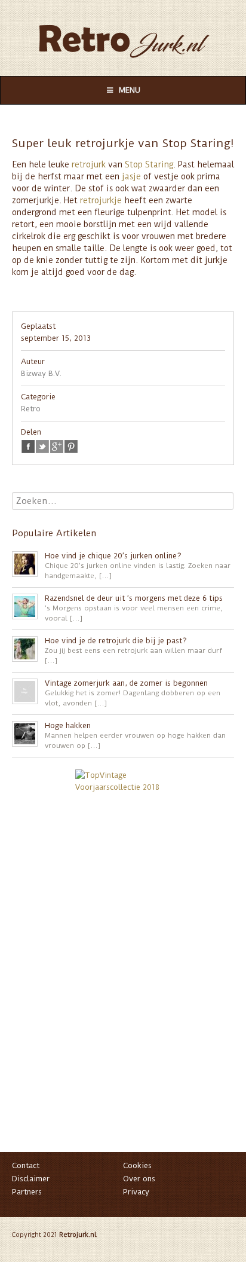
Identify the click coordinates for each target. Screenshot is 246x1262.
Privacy (136, 1191)
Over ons (139, 1178)
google (56, 446)
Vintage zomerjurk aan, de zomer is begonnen (126, 683)
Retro (31, 408)
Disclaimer (31, 1178)
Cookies (137, 1165)
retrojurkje (101, 200)
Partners (27, 1191)
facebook (28, 446)
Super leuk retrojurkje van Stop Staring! (123, 143)
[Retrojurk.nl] (123, 35)
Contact (25, 1165)
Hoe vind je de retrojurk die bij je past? (116, 640)
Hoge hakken (68, 725)
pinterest (71, 446)
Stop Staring (149, 164)
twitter (42, 446)
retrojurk (89, 164)
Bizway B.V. (41, 373)
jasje (131, 176)
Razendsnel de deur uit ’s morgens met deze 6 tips (134, 598)
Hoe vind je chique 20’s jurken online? (113, 555)
